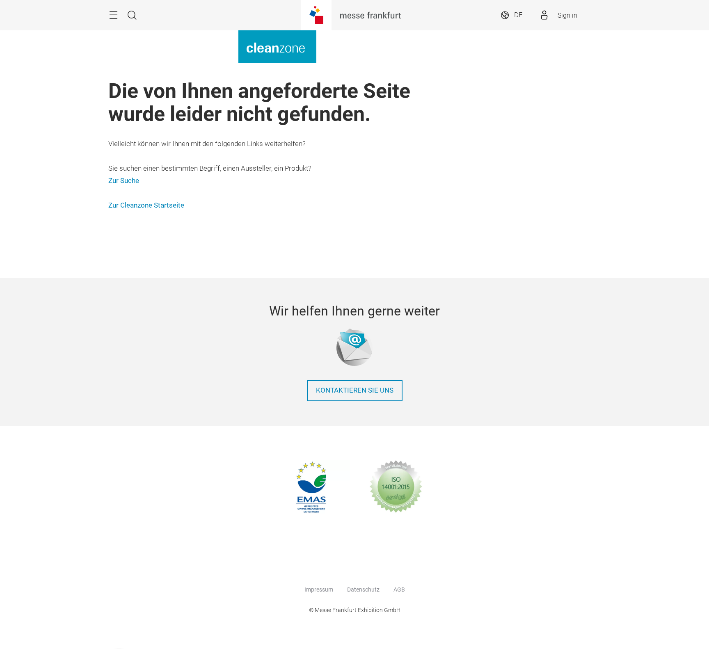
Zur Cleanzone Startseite (146, 205)
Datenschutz (363, 589)
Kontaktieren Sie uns (354, 390)
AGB (399, 589)
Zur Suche (123, 181)
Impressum (318, 589)
